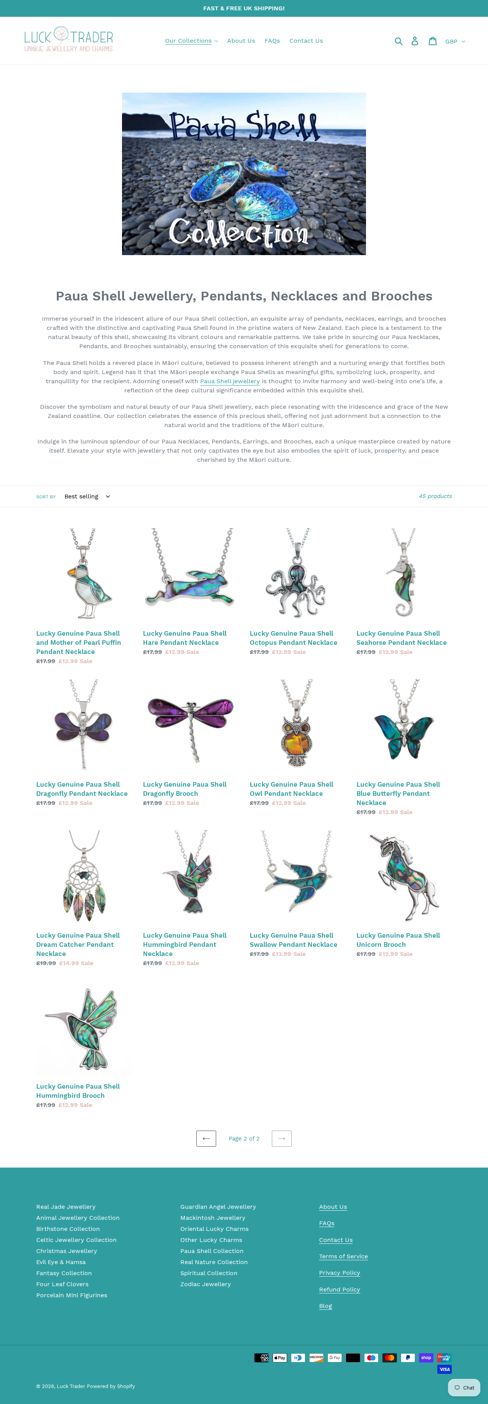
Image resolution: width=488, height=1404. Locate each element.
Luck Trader (71, 1386)
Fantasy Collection (64, 1273)
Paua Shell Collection (212, 1251)
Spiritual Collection (209, 1273)
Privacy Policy (339, 1272)
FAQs (326, 1223)
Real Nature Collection (214, 1262)
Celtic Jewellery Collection (76, 1239)
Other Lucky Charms (211, 1239)
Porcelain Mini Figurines (71, 1295)
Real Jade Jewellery (66, 1206)
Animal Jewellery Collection (78, 1217)
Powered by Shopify (111, 1386)
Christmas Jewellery (66, 1251)
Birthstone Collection (68, 1228)
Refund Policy (339, 1289)
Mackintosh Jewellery (213, 1217)
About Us (333, 1206)
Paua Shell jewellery (230, 381)
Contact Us (336, 1239)
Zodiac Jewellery (205, 1284)
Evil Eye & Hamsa (61, 1262)
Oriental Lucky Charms (214, 1228)
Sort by (46, 497)
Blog (325, 1305)
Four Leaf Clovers (62, 1284)
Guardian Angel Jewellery (218, 1206)
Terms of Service (343, 1256)
